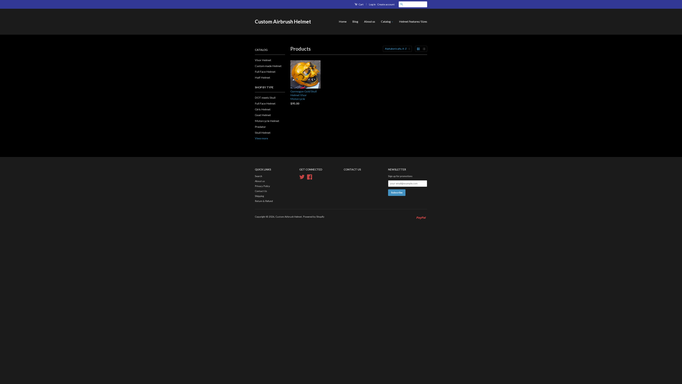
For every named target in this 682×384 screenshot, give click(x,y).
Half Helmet (262, 77)
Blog (355, 21)
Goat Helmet (263, 115)
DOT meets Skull (265, 97)
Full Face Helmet (265, 71)
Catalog (386, 21)
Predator (260, 126)
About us (369, 21)
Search (258, 176)
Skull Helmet (262, 132)
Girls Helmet (262, 109)
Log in (372, 4)
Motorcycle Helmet (267, 120)
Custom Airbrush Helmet (283, 21)
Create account (386, 4)
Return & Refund (264, 201)
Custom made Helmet (268, 66)
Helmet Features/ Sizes (413, 21)
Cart (361, 4)
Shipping (259, 196)
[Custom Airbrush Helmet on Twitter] (302, 176)
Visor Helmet (263, 60)
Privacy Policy (262, 186)
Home (343, 21)
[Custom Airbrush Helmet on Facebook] (309, 176)
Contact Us (261, 191)
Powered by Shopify (313, 216)
